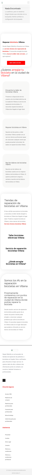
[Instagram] (4, 380)
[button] (28, 2)
